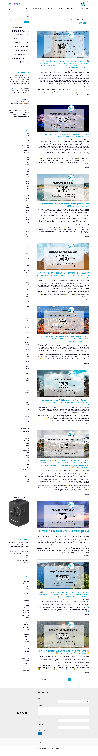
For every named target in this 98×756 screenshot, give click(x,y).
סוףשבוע (49, 544)
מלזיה (40, 77)
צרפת (10, 58)
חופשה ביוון (58, 601)
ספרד (42, 78)
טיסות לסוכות (58, 223)
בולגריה (46, 72)
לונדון (74, 283)
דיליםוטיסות (69, 544)
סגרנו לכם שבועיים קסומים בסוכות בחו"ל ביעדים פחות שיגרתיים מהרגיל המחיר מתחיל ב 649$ (19, 97)
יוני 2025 (27, 598)
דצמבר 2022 (26, 653)
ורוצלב (53, 75)
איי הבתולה (47, 71)
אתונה (57, 72)
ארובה (27, 183)
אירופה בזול (63, 83)
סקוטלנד (80, 476)
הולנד (78, 473)
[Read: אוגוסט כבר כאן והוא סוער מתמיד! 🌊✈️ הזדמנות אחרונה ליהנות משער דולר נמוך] (63, 118)
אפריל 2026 (26, 581)
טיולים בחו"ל (64, 479)
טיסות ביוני (68, 603)
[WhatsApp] (12, 4)
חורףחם (18, 43)
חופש (16, 38)
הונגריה (80, 75)
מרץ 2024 (26, 629)
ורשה (47, 75)
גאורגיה (79, 282)
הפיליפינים (72, 75)
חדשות (27, 296)
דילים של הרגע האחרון (82, 601)
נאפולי (81, 78)
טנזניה (80, 77)
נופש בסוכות (83, 482)
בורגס (87, 74)
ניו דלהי (74, 78)
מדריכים (27, 337)
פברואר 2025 (26, 605)
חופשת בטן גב (45, 601)
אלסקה (79, 72)
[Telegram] (10, 4)
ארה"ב (60, 72)
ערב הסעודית (80, 80)
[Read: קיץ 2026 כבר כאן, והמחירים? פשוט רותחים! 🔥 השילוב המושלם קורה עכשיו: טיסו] (63, 256)
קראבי (50, 81)
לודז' (62, 77)
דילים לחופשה (57, 83)
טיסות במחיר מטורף (56, 479)
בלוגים (27, 210)
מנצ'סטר (53, 475)
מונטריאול (48, 77)
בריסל (57, 472)
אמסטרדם (65, 470)
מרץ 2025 (26, 603)
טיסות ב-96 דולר (57, 286)
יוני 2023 (27, 639)
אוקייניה (68, 71)
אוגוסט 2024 (26, 617)
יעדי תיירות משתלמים (79, 288)
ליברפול (71, 475)
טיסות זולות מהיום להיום (80, 410)
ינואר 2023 (26, 651)
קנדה (57, 81)
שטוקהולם (26, 476)
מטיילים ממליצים (58, 8)
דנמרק (27, 253)
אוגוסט (64, 152)
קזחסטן (71, 81)
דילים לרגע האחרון (56, 659)
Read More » (86, 98)
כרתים (68, 77)
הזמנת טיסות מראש (58, 478)
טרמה (17, 50)
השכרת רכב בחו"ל (48, 8)
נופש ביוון (50, 604)
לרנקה (59, 77)
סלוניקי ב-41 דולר (20, 558)
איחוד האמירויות (58, 71)
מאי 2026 (26, 579)
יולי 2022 (27, 663)
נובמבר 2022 (26, 656)
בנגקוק (79, 74)
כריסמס (28, 54)
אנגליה (70, 280)
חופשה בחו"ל (41, 478)
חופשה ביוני (86, 84)
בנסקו (75, 74)
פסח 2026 (74, 662)
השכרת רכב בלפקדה (71, 601)
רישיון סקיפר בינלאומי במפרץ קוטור (80, 10)
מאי (23, 54)
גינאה (62, 74)
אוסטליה (72, 71)
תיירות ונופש (65, 412)
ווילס (68, 473)
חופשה (51, 152)
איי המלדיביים (41, 71)
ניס (28, 371)
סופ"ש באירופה (72, 412)
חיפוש (27, 16)
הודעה (40, 705)
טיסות (42, 152)
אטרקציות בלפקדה (45, 599)
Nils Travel (63, 221)
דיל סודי (19, 35)
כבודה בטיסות (86, 412)
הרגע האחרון (59, 409)
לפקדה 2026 (64, 604)
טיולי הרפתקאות (81, 223)
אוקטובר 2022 (25, 658)
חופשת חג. (70, 479)
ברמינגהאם (52, 472)
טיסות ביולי (74, 603)
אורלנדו (64, 71)
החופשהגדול (27, 39)
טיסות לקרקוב (53, 84)
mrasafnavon (24, 560)
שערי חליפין (55, 288)
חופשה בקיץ (52, 601)
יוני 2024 (27, 622)
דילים (55, 152)
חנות (27, 8)
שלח (40, 733)
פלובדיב (58, 80)
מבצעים (82, 154)
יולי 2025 (27, 596)
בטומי (45, 280)
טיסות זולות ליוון (71, 661)
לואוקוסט (87, 154)
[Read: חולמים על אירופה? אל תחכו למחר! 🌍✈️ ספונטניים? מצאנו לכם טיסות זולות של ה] (63, 383)
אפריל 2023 (26, 644)
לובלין (65, 77)
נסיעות (78, 154)
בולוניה (39, 470)
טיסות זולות (73, 8)
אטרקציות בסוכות (74, 478)
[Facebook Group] (17, 4)
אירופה (83, 72)
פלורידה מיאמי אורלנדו (50, 80)
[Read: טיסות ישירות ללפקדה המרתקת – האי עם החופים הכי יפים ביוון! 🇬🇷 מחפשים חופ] (63, 575)
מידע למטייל (67, 8)
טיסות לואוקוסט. (56, 410)
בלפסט (68, 472)
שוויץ (28, 474)
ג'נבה (28, 229)
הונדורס (77, 75)
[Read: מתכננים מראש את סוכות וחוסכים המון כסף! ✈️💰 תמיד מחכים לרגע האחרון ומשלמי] (63, 444)
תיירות (75, 154)
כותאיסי (87, 283)
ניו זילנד (70, 78)
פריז (28, 421)
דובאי (48, 74)
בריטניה (83, 282)
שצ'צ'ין (76, 83)
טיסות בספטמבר (56, 603)
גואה (65, 74)
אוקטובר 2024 (25, 612)
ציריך (28, 424)
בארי (54, 72)
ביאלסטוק (83, 74)
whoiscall (25, 551)
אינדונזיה (87, 72)
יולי (13, 50)
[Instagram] (15, 4)
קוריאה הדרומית (81, 81)
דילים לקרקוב (51, 83)
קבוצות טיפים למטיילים (83, 8)
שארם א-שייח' (82, 83)
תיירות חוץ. (70, 154)
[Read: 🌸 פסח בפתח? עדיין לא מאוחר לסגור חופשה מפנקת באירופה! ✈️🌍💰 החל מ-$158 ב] (63, 634)
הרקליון (60, 75)
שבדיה (27, 472)
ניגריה (77, 78)
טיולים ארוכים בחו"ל (72, 223)
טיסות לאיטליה (64, 661)
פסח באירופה (68, 662)
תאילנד (73, 83)
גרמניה (27, 241)
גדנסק (68, 74)
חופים (19, 39)
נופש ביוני (41, 84)
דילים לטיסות (83, 286)
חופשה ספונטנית (46, 409)
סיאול (60, 78)
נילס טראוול (45, 604)
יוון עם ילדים (80, 604)
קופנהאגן (27, 438)
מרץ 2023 (26, 646)
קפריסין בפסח (61, 662)
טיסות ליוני (86, 288)
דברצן (51, 74)
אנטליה (27, 169)
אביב (28, 27)
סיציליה (52, 78)
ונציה (65, 473)
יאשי (78, 77)
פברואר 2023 (26, 648)
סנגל (45, 78)
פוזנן (72, 80)
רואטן (44, 81)
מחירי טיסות (79, 412)
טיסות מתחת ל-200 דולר (46, 410)
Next (44, 679)
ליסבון (67, 475)
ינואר (55, 544)
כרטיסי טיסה (46, 84)
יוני (11, 50)
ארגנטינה (65, 72)
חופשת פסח (41, 659)
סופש (19, 58)
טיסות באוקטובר (81, 603)
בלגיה (72, 472)
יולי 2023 (27, 636)
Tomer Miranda (24, 542)
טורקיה (27, 303)
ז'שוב (44, 75)
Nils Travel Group (45, 285)
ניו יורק (66, 78)
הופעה (14, 35)
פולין (69, 80)
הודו (84, 75)
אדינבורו (77, 470)
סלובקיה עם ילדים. (81, 662)
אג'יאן (26, 27)
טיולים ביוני (75, 84)
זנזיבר (41, 75)
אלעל (77, 544)
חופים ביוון (63, 601)
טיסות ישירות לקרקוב (61, 84)
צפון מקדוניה (26, 431)
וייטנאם (57, 75)
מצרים (87, 78)
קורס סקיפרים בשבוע (34, 8)
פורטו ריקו (62, 80)
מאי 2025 (26, 600)
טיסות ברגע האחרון (46, 479)
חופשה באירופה (43, 83)
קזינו (28, 62)
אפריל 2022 (26, 670)
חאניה (87, 77)
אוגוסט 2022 (26, 660)
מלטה (27, 349)
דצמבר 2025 (26, 588)
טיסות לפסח (44, 661)
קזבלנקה (75, 81)
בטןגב (25, 31)
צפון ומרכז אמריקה (25, 428)
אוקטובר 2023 (25, 632)
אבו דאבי (77, 71)
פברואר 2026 (26, 584)
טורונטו (84, 77)
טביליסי (45, 282)
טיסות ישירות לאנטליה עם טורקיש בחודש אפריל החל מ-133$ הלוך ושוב (18, 553)
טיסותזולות (61, 544)
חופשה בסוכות (47, 221)
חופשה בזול (53, 409)
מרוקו (84, 78)
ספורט (27, 388)
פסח (12, 58)
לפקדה (69, 604)
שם (39, 717)
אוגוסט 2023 (26, 634)
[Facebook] (20, 4)
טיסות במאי (63, 603)
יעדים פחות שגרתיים (50, 223)
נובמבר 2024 (26, 610)
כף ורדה (72, 77)
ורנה (50, 75)
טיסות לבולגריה (56, 661)
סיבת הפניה (41, 698)
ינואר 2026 (26, 586)
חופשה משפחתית (78, 479)
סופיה (63, 78)
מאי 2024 (26, 624)
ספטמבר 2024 (25, 615)
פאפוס (74, 80)
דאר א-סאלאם (57, 74)
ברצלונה (72, 74)
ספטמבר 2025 (25, 593)
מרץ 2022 (26, 672)
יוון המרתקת (86, 604)
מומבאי (52, 77)
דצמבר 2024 (26, 608)
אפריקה (72, 72)
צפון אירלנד (58, 476)
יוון (75, 77)
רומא (41, 81)
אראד (68, 72)
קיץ (25, 62)
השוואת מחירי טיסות (49, 478)
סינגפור (56, 78)
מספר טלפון (41, 724)
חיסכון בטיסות (64, 286)
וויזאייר (22, 39)
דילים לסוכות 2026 (56, 221)
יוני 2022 (27, 665)
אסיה (76, 72)
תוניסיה (69, 83)
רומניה (87, 83)
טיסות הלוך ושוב (85, 661)
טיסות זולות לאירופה (62, 481)
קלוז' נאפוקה (62, 81)
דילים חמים (71, 409)
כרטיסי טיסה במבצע (68, 288)
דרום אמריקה (26, 255)
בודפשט (50, 72)
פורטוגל (67, 476)
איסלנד (27, 157)
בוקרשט (42, 72)
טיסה (23, 46)
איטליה (52, 71)
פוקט (66, 80)
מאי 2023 (26, 641)
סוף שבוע (17, 54)
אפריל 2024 (26, 627)
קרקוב (47, 81)
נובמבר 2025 (26, 591)
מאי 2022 (26, 668)
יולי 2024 (27, 620)
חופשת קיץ (80, 84)
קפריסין (54, 81)
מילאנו (43, 77)
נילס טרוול (83, 224)
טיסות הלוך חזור (77, 481)
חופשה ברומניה (47, 659)
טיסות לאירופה (71, 410)
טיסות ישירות (43, 603)
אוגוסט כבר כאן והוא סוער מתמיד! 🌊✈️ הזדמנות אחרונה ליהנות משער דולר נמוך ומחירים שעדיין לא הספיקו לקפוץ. (20, 90)
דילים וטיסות (44, 74)
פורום (41, 8)
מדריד (56, 77)
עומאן (85, 80)
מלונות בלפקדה (56, 604)
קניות (45, 544)
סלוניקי (48, 78)
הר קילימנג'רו (66, 75)
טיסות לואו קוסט (43, 286)
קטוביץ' (67, 81)
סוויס (21, 54)
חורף (65, 544)
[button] (64, 8)
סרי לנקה (27, 395)
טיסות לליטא (50, 661)
